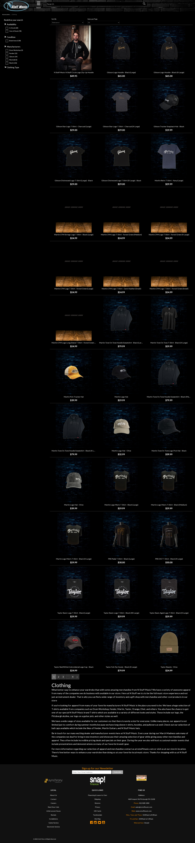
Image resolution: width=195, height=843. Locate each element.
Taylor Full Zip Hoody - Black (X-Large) (121, 667)
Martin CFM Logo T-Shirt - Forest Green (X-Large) (169, 234)
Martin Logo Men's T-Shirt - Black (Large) (121, 505)
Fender (13, 53)
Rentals (53, 815)
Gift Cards (97, 811)
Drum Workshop (16, 50)
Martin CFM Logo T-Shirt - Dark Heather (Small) (121, 289)
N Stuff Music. (41, 839)
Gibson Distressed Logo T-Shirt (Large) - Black (74, 180)
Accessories (6, 14)
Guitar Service (54, 823)
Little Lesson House (53, 811)
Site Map (97, 819)
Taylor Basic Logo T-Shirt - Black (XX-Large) (121, 613)
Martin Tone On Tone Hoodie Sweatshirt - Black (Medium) (170, 397)
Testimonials (97, 815)
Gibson (13, 57)
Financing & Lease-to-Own (97, 795)
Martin (13, 63)
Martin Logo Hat (121, 397)
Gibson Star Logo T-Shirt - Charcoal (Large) (73, 126)
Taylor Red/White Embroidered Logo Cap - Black (73, 667)
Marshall (13, 60)
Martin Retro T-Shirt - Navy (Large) (169, 180)
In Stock (13, 28)
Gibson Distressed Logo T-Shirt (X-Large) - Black (121, 180)
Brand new (15, 41)
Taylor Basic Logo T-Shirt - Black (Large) (73, 613)
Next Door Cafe (53, 807)
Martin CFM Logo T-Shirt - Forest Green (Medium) (121, 234)
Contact (53, 799)
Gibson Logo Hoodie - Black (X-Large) (169, 72)
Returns (97, 803)
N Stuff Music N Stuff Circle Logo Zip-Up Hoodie (74, 72)
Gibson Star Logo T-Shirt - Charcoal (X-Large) (121, 126)
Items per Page (92, 19)
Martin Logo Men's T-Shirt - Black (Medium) (169, 505)
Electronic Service (53, 827)
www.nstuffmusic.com (144, 811)
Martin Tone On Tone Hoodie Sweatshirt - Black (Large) (121, 343)
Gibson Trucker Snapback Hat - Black (169, 126)
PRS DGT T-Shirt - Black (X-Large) (169, 559)
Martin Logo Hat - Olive (121, 451)
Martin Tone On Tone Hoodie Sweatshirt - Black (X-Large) (75, 451)
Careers (53, 803)
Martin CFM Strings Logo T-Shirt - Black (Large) (73, 234)
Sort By (54, 19)
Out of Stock (15, 31)
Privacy (97, 807)
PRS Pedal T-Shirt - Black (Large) (121, 559)
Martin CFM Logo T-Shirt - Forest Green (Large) (73, 289)
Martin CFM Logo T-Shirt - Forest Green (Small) (169, 289)
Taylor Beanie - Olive (169, 667)
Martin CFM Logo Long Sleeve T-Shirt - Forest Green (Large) (76, 343)
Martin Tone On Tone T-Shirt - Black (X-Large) (169, 343)
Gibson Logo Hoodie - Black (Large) (121, 72)
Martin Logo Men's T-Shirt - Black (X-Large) (73, 559)
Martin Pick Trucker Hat (74, 397)
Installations (53, 819)
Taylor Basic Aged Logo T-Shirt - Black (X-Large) (169, 613)
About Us (53, 795)
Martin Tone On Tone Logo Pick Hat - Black (169, 451)
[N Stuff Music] (16, 5)
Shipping (97, 799)
